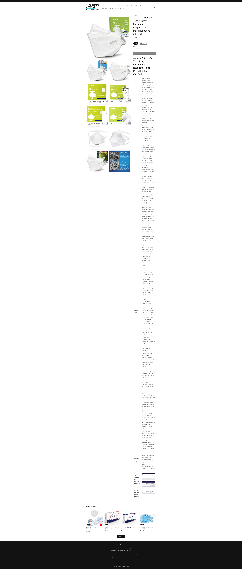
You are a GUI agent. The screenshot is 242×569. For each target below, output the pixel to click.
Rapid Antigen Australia (119, 566)
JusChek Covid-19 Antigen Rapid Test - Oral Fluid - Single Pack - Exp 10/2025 (112, 528)
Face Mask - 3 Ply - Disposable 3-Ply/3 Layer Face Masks (146, 528)
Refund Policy (121, 548)
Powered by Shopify (126, 566)
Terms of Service (109, 548)
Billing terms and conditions (117, 550)
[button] (149, 7)
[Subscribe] (131, 557)
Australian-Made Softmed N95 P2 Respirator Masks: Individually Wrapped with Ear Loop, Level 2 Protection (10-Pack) (94, 528)
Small (136, 43)
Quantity (134, 46)
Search (103, 548)
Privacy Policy (128, 548)
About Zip (126, 550)
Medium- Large (143, 43)
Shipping (139, 38)
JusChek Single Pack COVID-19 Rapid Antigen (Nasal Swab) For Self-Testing (128, 528)
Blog (130, 550)
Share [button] (136, 499)
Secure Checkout (135, 548)
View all (121, 536)
